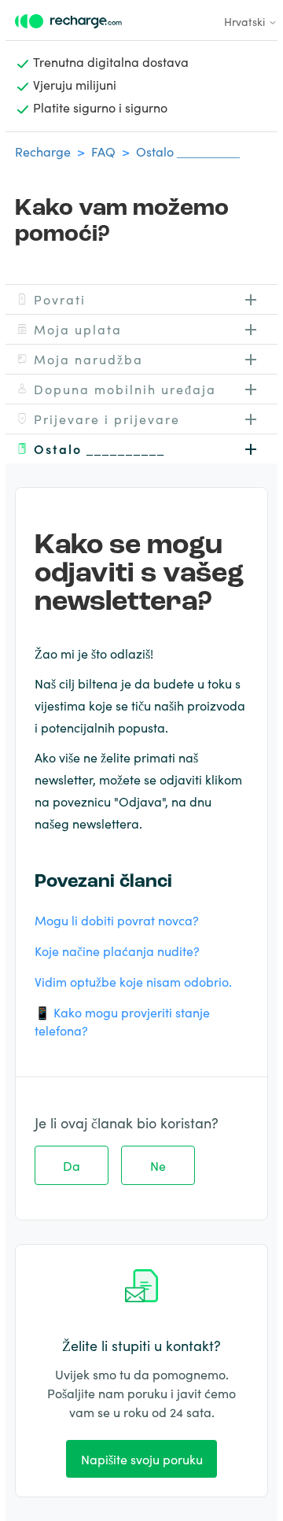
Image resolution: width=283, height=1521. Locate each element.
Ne (158, 1165)
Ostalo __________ (188, 151)
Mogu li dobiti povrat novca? (117, 919)
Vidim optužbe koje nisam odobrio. (133, 981)
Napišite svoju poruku (142, 1458)
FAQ (103, 151)
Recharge (43, 151)
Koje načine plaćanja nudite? (117, 950)
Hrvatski (246, 21)
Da (71, 1165)
